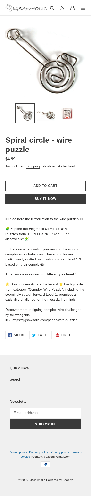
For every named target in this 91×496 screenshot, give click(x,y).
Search (15, 379)
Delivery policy (39, 452)
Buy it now (45, 199)
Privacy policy (60, 452)
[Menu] (83, 7)
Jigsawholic (37, 480)
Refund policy (18, 452)
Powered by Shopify (59, 480)
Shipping (33, 166)
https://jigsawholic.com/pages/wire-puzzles (44, 320)
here (20, 219)
